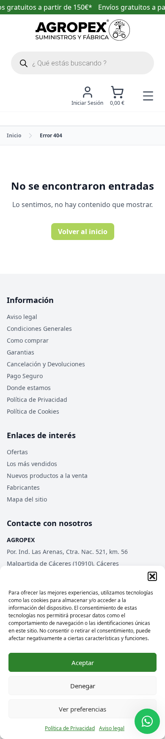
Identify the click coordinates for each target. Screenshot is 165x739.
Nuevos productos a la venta (47, 476)
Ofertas (17, 452)
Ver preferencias (82, 709)
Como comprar (28, 340)
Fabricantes (23, 487)
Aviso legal (111, 728)
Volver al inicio (82, 231)
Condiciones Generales (39, 329)
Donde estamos (29, 388)
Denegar (82, 686)
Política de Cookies (33, 411)
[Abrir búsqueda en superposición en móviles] (82, 63)
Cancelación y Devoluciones (46, 364)
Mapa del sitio (27, 499)
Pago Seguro (25, 376)
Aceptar (83, 662)
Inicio (14, 135)
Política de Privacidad (70, 728)
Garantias (20, 352)
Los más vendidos (32, 464)
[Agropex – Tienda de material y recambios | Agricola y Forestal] (83, 30)
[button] (152, 576)
